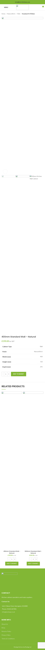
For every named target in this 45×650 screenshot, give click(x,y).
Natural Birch (11, 14)
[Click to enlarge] (5, 171)
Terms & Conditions (8, 638)
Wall (18, 14)
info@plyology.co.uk (8, 612)
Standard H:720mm (28, 14)
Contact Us (6, 601)
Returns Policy (6, 631)
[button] (11, 563)
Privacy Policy (6, 635)
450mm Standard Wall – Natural (11, 552)
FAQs (3, 628)
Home (4, 14)
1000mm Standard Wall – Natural (33, 552)
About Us (5, 624)
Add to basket (18, 374)
